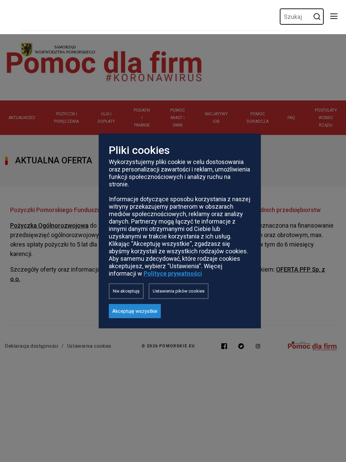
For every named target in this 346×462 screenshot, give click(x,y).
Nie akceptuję (126, 291)
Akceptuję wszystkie (134, 311)
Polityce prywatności (173, 273)
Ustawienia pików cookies (178, 291)
